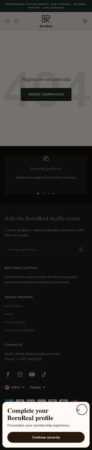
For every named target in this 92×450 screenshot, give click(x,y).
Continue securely (46, 437)
